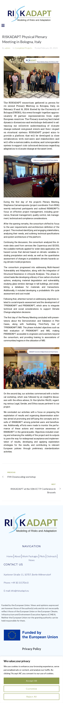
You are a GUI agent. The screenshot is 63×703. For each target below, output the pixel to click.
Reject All (31, 696)
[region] (31, 679)
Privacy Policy (31, 649)
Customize (31, 688)
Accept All (31, 680)
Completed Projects (23, 48)
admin (7, 48)
